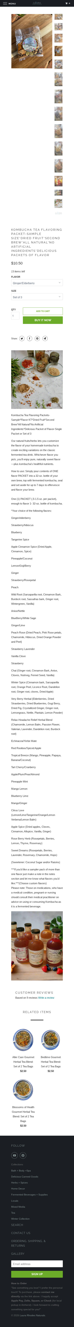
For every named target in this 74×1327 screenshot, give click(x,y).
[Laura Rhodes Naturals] (37, 3)
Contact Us (20, 1233)
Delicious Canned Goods (24, 1176)
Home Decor (18, 1188)
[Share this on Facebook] (29, 338)
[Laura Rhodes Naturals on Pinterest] (24, 1155)
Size (13, 291)
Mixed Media (18, 1206)
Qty (13, 309)
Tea (13, 1212)
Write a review (46, 997)
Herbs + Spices (19, 1182)
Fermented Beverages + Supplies (29, 1194)
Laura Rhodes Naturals (32, 1315)
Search (17, 1225)
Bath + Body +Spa (21, 1170)
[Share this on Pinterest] (37, 338)
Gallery (17, 1253)
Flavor (15, 277)
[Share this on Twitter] (21, 338)
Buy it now (43, 320)
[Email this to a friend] (45, 338)
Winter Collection (20, 1218)
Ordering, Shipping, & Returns (28, 1243)
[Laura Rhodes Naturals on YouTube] (15, 1155)
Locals (14, 1200)
